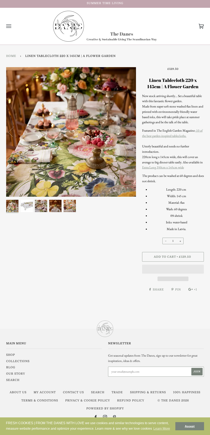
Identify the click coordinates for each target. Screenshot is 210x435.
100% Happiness (186, 392)
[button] (173, 269)
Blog (10, 367)
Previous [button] (13, 132)
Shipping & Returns (148, 392)
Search (12, 380)
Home (11, 56)
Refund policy (130, 400)
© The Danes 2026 (173, 400)
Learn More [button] (161, 428)
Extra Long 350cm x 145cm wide (163, 167)
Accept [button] (190, 426)
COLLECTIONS (18, 361)
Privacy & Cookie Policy (87, 400)
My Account (45, 392)
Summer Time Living (105, 3)
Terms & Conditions (39, 400)
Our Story (15, 373)
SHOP (10, 354)
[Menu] (8, 26)
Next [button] (128, 132)
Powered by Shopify (105, 408)
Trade (117, 392)
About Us (18, 392)
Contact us (73, 392)
